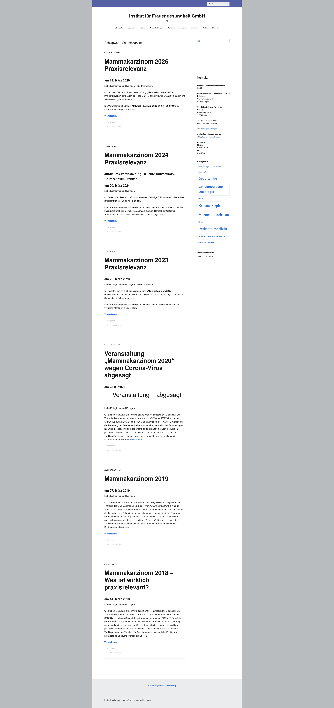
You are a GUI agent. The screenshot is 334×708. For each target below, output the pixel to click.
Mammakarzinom (114, 126)
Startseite (119, 28)
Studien (194, 28)
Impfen (200, 198)
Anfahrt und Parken (211, 28)
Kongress (111, 122)
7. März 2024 (110, 146)
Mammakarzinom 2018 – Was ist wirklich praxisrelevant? (138, 579)
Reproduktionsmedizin (206, 242)
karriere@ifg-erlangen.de (212, 137)
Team (142, 28)
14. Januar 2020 (112, 345)
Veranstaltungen (156, 28)
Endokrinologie (203, 167)
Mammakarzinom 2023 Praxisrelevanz (136, 263)
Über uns (131, 28)
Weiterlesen (110, 116)
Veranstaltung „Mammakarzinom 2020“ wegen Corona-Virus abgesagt (139, 364)
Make (114, 700)
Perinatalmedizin (212, 229)
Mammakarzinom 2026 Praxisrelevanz (136, 65)
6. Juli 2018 (109, 564)
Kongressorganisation (177, 28)
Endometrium (203, 172)
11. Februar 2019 (112, 470)
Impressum (152, 686)
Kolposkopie (209, 205)
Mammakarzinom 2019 (136, 478)
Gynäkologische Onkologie (210, 189)
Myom (200, 222)
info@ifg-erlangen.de (210, 129)
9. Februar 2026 (112, 53)
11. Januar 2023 (112, 251)
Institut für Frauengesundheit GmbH (167, 16)
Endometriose (217, 167)
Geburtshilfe (207, 178)
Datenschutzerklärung (167, 686)
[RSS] (228, 700)
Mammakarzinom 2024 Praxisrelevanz (136, 158)
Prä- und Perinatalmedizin (211, 236)
